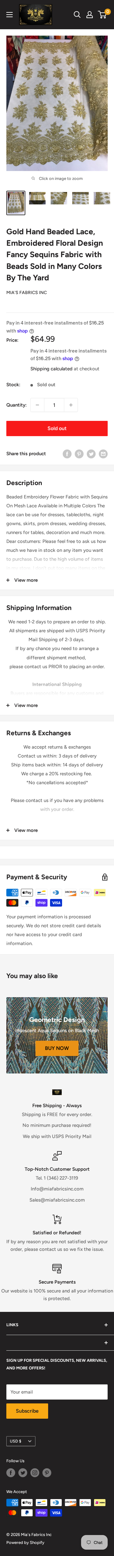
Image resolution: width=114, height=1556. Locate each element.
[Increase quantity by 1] (71, 405)
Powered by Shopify (25, 1542)
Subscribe (27, 1411)
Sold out (57, 428)
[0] (102, 14)
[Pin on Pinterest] (79, 453)
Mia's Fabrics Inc (26, 292)
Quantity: (16, 405)
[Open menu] (9, 14)
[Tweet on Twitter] (91, 453)
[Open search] (77, 14)
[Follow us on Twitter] (22, 1472)
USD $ (15, 1441)
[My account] (89, 14)
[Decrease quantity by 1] (37, 405)
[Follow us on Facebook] (10, 1472)
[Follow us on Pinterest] (46, 1472)
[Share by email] (103, 453)
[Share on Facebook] (67, 453)
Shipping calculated (51, 369)
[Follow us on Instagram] (34, 1472)
